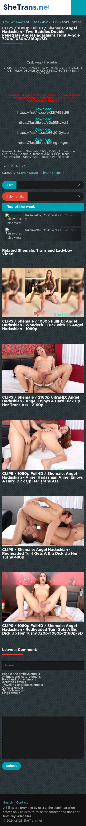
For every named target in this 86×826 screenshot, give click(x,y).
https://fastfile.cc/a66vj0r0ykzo (43, 132)
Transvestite (11, 157)
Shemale (55, 28)
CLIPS (55, 22)
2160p (53, 151)
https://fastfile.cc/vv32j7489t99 (43, 112)
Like (10, 185)
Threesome (67, 151)
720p (43, 151)
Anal (36, 157)
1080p (55, 154)
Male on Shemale (26, 151)
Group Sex (9, 154)
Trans (66, 154)
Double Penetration (55, 157)
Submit (11, 766)
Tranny (26, 157)
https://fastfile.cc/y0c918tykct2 (43, 122)
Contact (22, 802)
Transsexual (41, 154)
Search (8, 802)
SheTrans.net (26, 7)
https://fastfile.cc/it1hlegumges (43, 143)
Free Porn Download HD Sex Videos (25, 22)
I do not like (15, 196)
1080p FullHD (30, 28)
